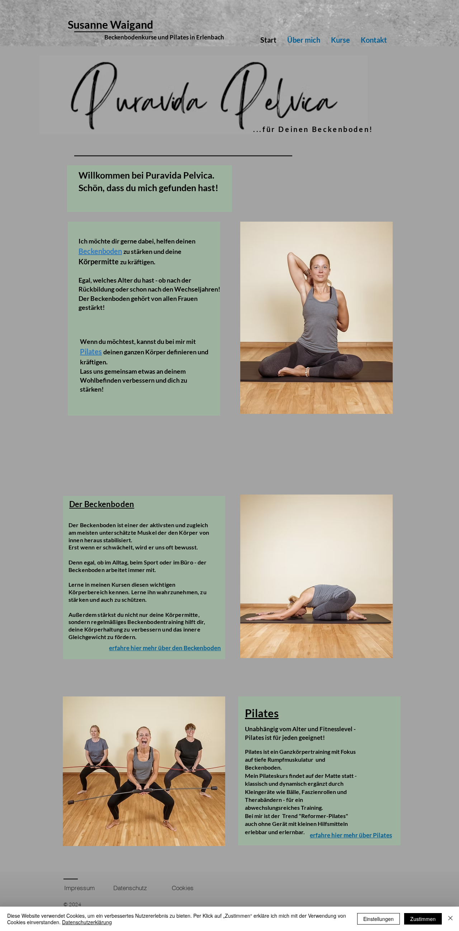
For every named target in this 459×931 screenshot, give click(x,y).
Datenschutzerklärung (87, 922)
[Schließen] (450, 918)
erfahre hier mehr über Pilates (351, 835)
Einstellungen (378, 918)
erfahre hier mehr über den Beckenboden (165, 648)
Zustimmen (423, 918)
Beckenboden (100, 251)
